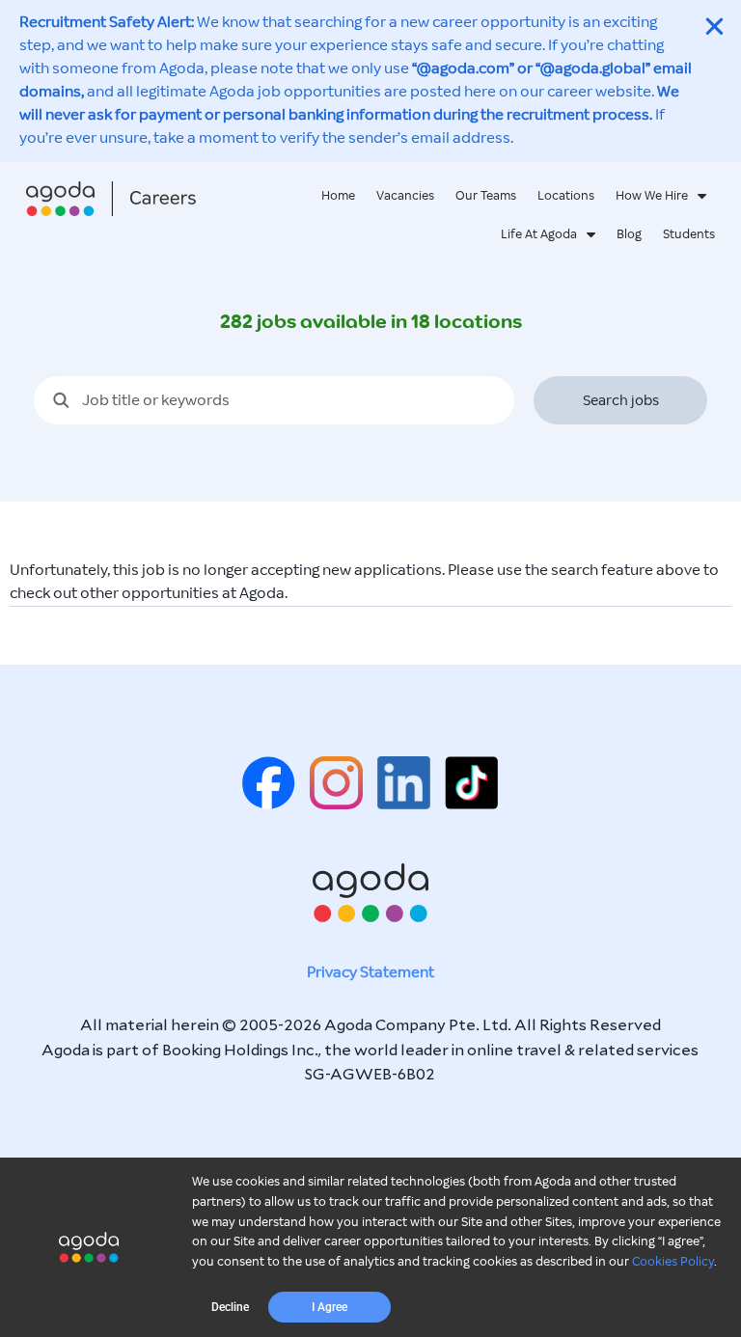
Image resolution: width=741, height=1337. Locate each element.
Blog (629, 234)
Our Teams (485, 196)
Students (689, 234)
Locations (565, 196)
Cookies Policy (673, 1262)
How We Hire (652, 196)
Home (338, 196)
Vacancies (405, 196)
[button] (230, 1307)
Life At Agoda (539, 234)
